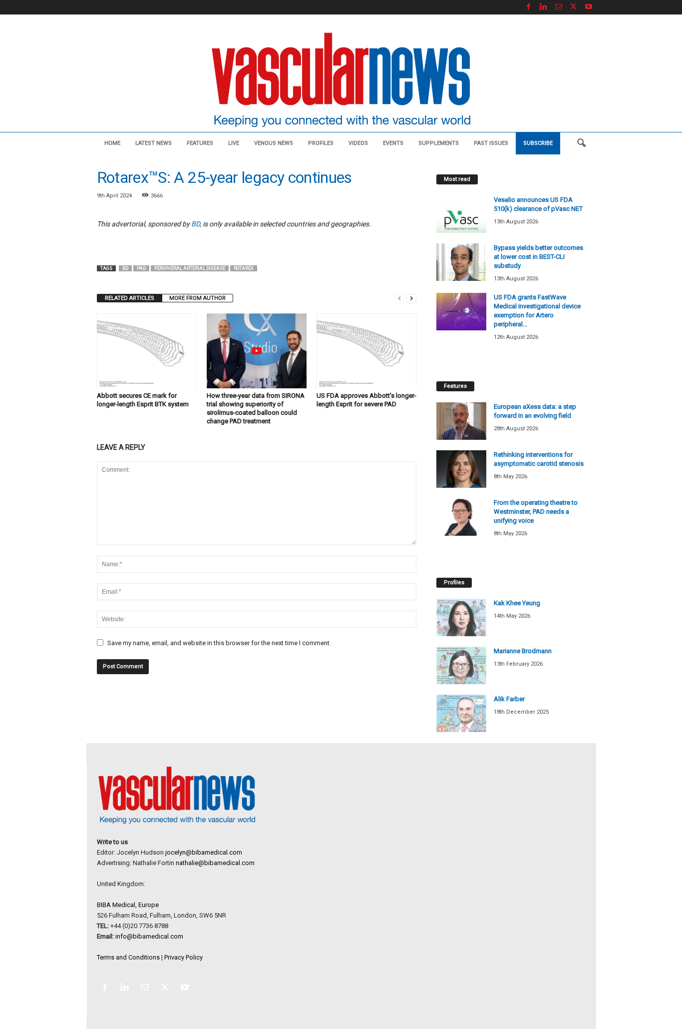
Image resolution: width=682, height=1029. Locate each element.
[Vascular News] (341, 80)
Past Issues (491, 143)
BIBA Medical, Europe (128, 905)
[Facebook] (529, 7)
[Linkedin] (544, 7)
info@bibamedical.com (149, 936)
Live (233, 143)
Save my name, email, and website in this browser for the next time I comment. (219, 643)
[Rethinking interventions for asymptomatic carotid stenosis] (461, 469)
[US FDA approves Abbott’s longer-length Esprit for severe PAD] (366, 350)
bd (125, 268)
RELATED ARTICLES (129, 298)
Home (112, 143)
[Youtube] (589, 7)
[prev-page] (399, 298)
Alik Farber (509, 699)
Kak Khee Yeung (517, 603)
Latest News (153, 143)
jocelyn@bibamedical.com (203, 852)
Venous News (273, 143)
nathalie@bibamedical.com (215, 863)
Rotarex (244, 268)
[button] (581, 143)
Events (393, 143)
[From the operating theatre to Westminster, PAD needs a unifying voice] (461, 517)
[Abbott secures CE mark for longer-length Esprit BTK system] (147, 350)
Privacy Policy (183, 957)
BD (195, 224)
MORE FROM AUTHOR (197, 298)
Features (200, 143)
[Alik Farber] (461, 713)
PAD (141, 268)
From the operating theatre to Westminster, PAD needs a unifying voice (536, 511)
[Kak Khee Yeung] (461, 617)
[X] (574, 7)
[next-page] (411, 298)
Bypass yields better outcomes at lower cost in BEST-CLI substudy (538, 256)
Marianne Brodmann (523, 651)
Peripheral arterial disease (189, 268)
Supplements (438, 143)
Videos (358, 143)
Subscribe (538, 143)
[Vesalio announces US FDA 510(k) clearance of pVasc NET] (461, 214)
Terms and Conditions (128, 957)
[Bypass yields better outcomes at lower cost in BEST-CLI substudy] (461, 262)
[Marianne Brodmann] (461, 665)
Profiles (321, 143)
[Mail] (559, 7)
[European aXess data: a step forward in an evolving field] (461, 421)
